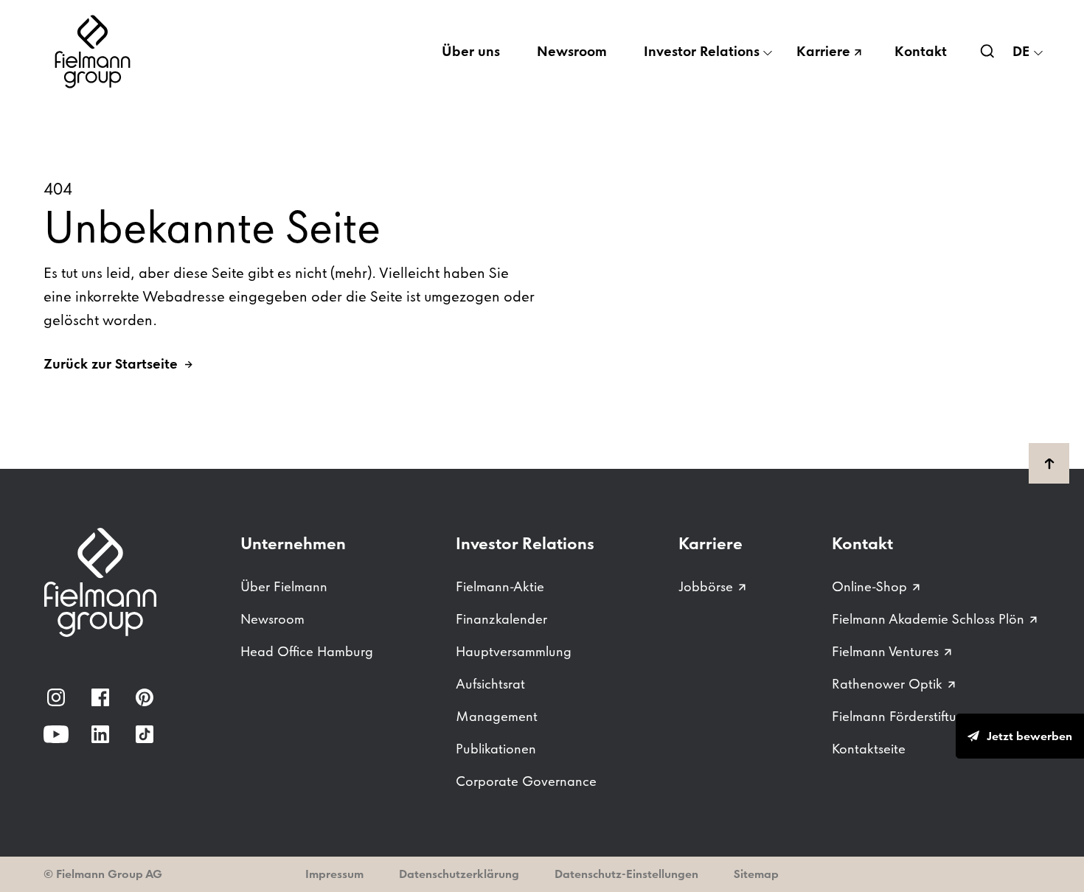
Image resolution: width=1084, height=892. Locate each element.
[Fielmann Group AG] (95, 51)
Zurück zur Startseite (111, 363)
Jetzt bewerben (1029, 736)
